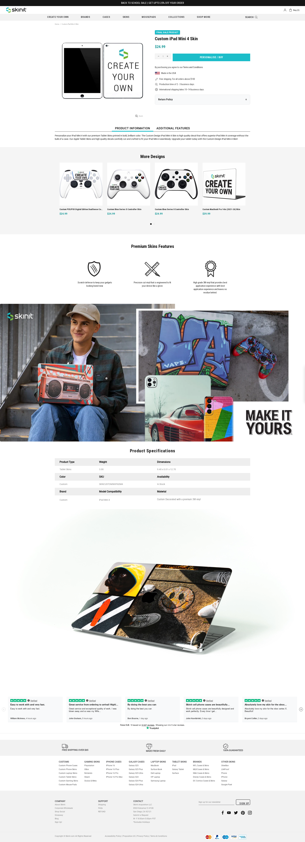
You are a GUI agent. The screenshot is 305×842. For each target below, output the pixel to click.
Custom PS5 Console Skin (214, 209)
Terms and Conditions (193, 67)
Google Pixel (226, 784)
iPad (174, 765)
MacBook (155, 765)
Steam (87, 777)
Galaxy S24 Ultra (136, 784)
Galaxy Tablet (178, 769)
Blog (57, 819)
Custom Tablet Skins (67, 777)
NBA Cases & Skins (201, 773)
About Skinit (60, 805)
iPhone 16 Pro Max (114, 777)
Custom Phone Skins (68, 769)
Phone (224, 773)
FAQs (100, 808)
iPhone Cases (113, 761)
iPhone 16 (110, 765)
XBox (86, 769)
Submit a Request (140, 815)
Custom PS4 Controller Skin (167, 209)
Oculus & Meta (90, 781)
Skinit (16, 10)
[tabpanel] (176, 192)
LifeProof (225, 769)
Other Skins (228, 761)
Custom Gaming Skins (68, 781)
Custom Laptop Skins (68, 773)
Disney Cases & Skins (202, 777)
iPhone (224, 777)
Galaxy (224, 781)
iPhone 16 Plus (112, 769)
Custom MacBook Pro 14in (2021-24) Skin (126, 209)
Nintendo (88, 773)
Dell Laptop (155, 773)
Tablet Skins (179, 761)
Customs (64, 761)
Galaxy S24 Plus (136, 781)
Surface (175, 773)
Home (57, 24)
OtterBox (225, 765)
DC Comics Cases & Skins (204, 781)
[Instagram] (250, 813)
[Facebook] (223, 813)
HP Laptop (155, 777)
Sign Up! (58, 822)
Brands (197, 761)
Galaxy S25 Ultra (136, 773)
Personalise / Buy (211, 57)
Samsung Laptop (158, 781)
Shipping (102, 805)
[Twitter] (236, 813)
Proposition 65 (129, 836)
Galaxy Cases (136, 761)
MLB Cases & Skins (201, 769)
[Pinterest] (243, 813)
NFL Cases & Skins (201, 765)
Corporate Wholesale (64, 808)
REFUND (101, 812)
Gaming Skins (92, 761)
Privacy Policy (143, 836)
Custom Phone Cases (68, 765)
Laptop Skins (158, 761)
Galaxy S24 (134, 777)
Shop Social (60, 812)
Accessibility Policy (113, 836)
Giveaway (59, 815)
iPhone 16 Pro (112, 773)
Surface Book (156, 769)
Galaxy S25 (134, 765)
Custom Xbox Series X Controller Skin (77, 209)
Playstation (89, 765)
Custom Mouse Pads (68, 784)
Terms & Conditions (158, 836)
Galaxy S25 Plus (136, 769)
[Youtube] (229, 813)
